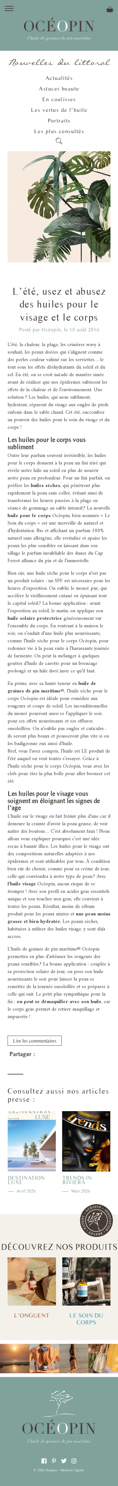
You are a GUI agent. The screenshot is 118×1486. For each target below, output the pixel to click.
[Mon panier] (89, 9)
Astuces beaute (59, 88)
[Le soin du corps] (86, 1281)
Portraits (59, 120)
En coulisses (59, 99)
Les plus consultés (59, 131)
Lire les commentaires (34, 1041)
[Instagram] (74, 1461)
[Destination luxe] (32, 1141)
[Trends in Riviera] (86, 1141)
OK (8, 109)
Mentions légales (72, 1470)
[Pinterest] (55, 1056)
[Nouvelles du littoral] (59, 63)
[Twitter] (68, 1056)
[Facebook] (43, 1056)
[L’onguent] (32, 1281)
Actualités (59, 78)
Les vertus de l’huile (59, 110)
